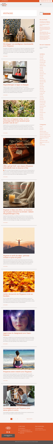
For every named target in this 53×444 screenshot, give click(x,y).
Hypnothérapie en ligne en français (15, 85)
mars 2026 (41, 59)
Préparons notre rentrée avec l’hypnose (17, 372)
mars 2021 (41, 96)
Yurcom (30, 441)
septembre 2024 (43, 73)
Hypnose (41, 129)
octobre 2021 (42, 93)
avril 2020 (41, 110)
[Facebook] (7, 432)
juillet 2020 (42, 107)
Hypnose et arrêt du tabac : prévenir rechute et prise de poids (16, 256)
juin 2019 (41, 114)
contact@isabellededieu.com (25, 430)
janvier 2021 (42, 99)
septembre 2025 (43, 65)
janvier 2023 (42, 86)
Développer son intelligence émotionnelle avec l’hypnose (18, 45)
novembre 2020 (43, 102)
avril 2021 (41, 94)
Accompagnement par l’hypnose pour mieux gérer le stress (16, 409)
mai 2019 (41, 115)
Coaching (41, 128)
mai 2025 (41, 68)
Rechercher (42, 12)
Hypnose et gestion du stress (45, 136)
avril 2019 (41, 117)
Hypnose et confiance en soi (45, 134)
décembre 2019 (42, 112)
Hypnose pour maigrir (44, 140)
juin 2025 (41, 67)
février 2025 (42, 72)
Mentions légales (35, 441)
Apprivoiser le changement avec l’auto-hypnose (17, 334)
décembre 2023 (42, 80)
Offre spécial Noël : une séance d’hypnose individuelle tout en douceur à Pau (18, 167)
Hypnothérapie (42, 144)
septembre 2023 (43, 81)
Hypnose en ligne (43, 131)
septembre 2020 (43, 106)
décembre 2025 (42, 60)
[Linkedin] (9, 432)
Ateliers (41, 126)
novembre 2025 (42, 62)
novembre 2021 (42, 91)
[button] (41, 4)
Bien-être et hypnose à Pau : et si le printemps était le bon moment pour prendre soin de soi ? (16, 121)
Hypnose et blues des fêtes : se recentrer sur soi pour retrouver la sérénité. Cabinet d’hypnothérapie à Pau (18, 212)
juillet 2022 (42, 88)
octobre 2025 (42, 64)
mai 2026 (41, 57)
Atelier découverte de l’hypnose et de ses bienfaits (18, 295)
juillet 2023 (42, 83)
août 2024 (41, 75)
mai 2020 (41, 109)
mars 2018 (41, 119)
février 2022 (42, 89)
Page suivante (30, 418)
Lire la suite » (5, 56)
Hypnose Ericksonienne (44, 132)
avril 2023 (41, 85)
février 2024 (42, 78)
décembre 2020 (43, 101)
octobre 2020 (42, 104)
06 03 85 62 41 (5, 0)
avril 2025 (41, 70)
